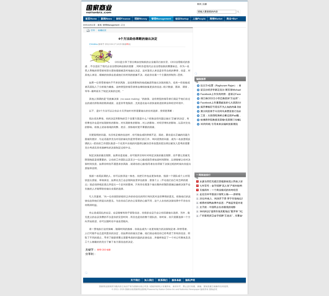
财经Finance (123, 18)
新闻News (106, 18)
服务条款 (176, 280)
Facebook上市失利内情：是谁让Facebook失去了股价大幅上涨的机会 (237, 94)
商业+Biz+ (232, 18)
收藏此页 (102, 30)
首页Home (91, 18)
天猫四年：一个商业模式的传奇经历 (219, 190)
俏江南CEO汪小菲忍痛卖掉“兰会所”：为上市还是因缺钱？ (231, 98)
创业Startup (182, 18)
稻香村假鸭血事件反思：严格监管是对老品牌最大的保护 (230, 202)
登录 (199, 4)
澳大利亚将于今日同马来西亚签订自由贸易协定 (225, 111)
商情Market (216, 18)
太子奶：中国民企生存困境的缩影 (218, 207)
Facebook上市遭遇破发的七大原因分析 (221, 102)
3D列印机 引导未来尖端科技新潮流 (219, 124)
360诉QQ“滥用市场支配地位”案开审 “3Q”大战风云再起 (229, 211)
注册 (205, 4)
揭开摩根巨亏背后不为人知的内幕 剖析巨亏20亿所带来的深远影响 (235, 107)
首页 (100, 25)
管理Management (161, 18)
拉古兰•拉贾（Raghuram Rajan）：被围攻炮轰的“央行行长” (232, 85)
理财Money (141, 18)
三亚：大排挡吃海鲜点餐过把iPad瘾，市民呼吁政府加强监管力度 (235, 115)
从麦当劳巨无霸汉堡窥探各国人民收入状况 (222, 181)
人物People (199, 18)
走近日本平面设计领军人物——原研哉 (220, 194)
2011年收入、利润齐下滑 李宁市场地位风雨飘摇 (225, 198)
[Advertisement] (138, 264)
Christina (93, 44)
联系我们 (163, 280)
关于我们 (135, 280)
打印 (93, 30)
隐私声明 (190, 280)
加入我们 (149, 280)
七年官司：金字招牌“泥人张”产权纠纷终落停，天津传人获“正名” (234, 185)
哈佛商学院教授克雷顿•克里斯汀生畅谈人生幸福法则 (228, 119)
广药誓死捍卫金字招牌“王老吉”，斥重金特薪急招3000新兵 (231, 215)
